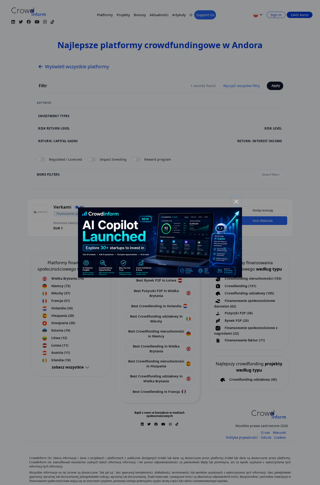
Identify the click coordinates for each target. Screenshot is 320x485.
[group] (160, 242)
